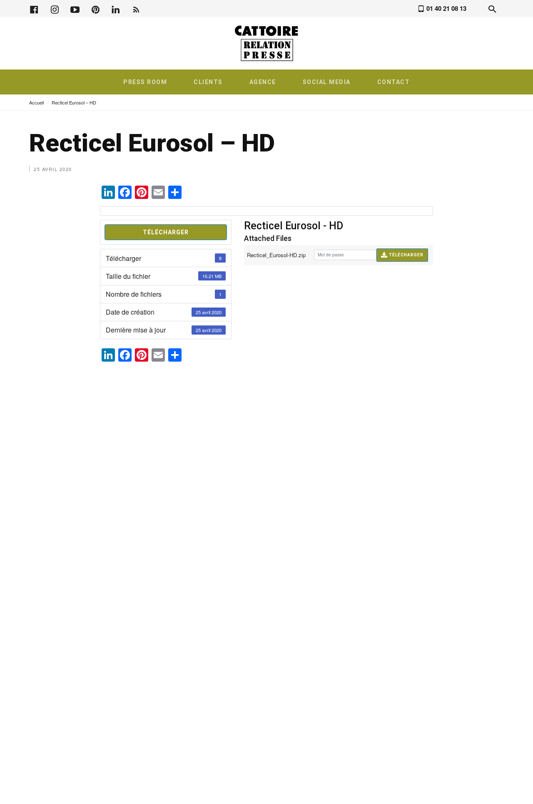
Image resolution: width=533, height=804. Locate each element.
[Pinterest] (95, 8)
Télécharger (166, 232)
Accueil (36, 102)
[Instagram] (55, 8)
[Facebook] (34, 8)
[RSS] (136, 8)
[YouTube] (75, 8)
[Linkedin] (116, 8)
